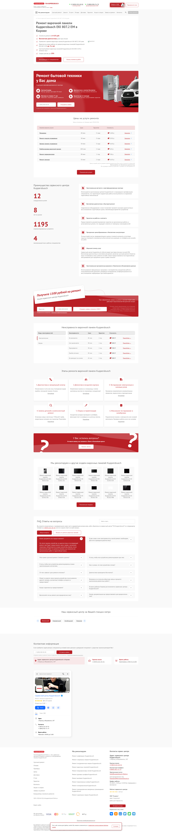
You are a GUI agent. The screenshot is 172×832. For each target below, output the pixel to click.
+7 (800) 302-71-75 (93, 4)
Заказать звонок (86, 446)
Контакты (119, 12)
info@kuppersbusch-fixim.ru (119, 774)
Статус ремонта (133, 12)
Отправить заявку (65, 104)
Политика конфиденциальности (86, 820)
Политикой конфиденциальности (75, 655)
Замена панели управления (48, 144)
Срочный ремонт (57, 12)
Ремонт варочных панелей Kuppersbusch (85, 767)
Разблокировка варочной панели (50, 149)
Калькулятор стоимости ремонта (44, 794)
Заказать (127, 133)
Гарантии (90, 12)
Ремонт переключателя (47, 154)
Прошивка (43, 133)
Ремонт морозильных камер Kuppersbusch (85, 782)
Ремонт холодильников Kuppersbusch (84, 785)
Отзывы (77, 12)
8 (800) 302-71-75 (115, 769)
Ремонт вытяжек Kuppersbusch (82, 778)
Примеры (37, 768)
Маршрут (41, 707)
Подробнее (51, 393)
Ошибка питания (74, 353)
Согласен (115, 826)
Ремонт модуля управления (48, 138)
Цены (64, 12)
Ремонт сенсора (45, 159)
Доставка (83, 12)
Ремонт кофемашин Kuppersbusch (83, 756)
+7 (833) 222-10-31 (77, 4)
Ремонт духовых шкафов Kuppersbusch (84, 774)
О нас (70, 12)
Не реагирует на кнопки (76, 358)
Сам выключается (74, 343)
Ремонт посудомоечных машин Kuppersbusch (86, 763)
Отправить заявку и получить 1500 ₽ (90, 309)
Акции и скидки (98, 12)
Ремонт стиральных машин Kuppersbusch (85, 760)
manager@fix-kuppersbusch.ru (119, 778)
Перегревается (73, 348)
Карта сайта (37, 805)
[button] (37, 620)
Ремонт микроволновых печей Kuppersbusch (86, 771)
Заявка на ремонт (110, 12)
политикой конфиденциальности (59, 312)
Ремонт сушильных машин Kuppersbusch (85, 795)
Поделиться (111, 813)
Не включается (73, 338)
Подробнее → (127, 338)
